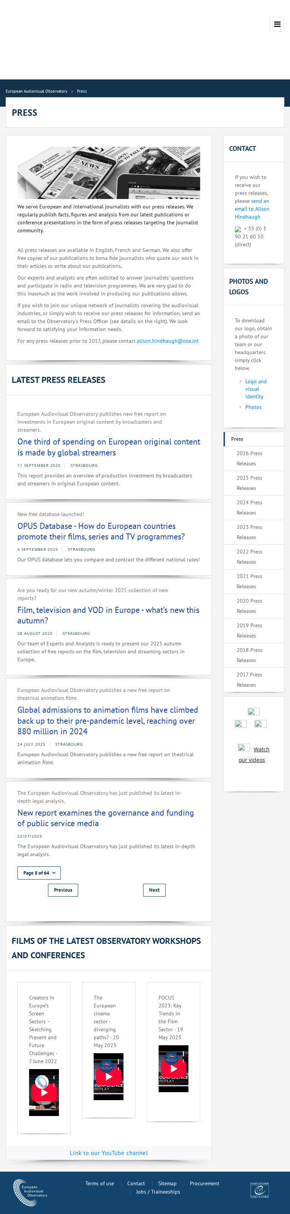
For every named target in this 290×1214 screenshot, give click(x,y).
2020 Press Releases (249, 605)
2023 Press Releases (249, 532)
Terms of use (99, 1183)
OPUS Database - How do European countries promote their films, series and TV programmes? (101, 531)
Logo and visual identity (256, 389)
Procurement (204, 1183)
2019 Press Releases (249, 630)
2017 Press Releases (249, 679)
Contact (136, 1183)
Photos (253, 407)
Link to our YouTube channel (109, 1152)
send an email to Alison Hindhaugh (252, 208)
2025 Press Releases (249, 482)
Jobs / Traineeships (158, 1191)
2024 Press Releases (249, 507)
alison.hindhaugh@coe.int (168, 340)
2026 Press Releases (249, 458)
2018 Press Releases (249, 655)
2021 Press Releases (249, 581)
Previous (63, 890)
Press (237, 438)
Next (154, 890)
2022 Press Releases (249, 556)
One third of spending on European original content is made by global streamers (108, 447)
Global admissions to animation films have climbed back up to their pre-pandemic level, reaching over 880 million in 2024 (107, 720)
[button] (39, 873)
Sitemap (167, 1183)
